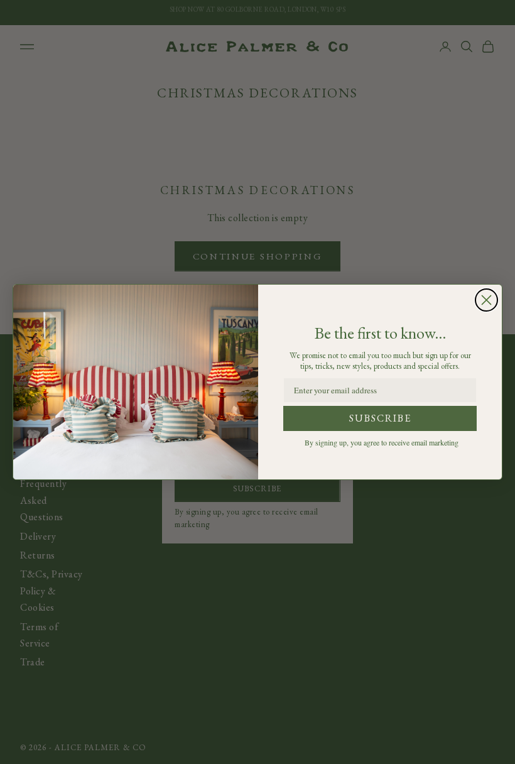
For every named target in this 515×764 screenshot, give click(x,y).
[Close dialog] (486, 300)
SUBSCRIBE (380, 418)
